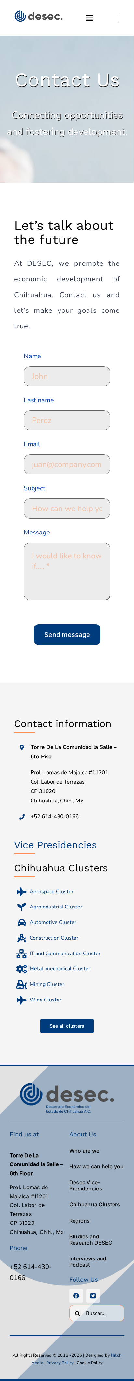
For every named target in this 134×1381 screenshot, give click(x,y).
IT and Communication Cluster (65, 953)
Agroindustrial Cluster (56, 906)
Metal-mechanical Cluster (60, 968)
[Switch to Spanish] (118, 13)
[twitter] (93, 1296)
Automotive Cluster (53, 922)
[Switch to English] (118, 22)
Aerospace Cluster (52, 891)
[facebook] (76, 1296)
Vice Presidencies (55, 844)
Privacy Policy (60, 1363)
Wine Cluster (45, 999)
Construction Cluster (54, 938)
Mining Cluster (47, 984)
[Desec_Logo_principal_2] (38, 12)
